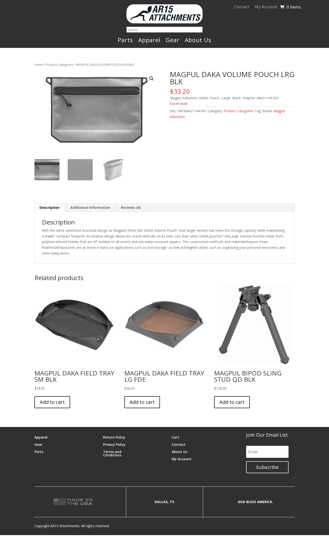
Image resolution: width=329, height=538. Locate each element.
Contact (241, 7)
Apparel (149, 41)
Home (38, 64)
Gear (172, 41)
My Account (266, 7)
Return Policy (114, 437)
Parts (125, 41)
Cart (175, 437)
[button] (151, 78)
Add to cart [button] (52, 402)
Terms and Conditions (112, 453)
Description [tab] (49, 207)
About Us (198, 41)
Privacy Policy (114, 444)
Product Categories (59, 64)
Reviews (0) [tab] (131, 207)
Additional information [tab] (90, 207)
